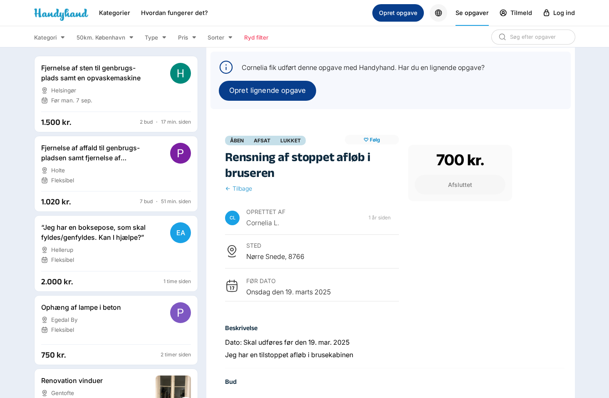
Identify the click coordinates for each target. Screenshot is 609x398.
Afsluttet (460, 184)
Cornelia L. (262, 223)
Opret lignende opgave (267, 90)
